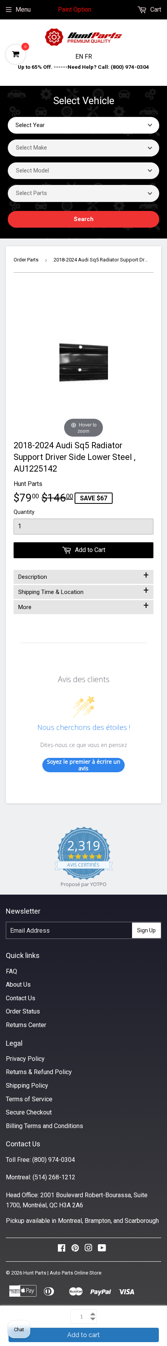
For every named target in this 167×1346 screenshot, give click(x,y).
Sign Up (146, 930)
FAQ (11, 971)
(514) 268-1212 (54, 1177)
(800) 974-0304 (53, 1159)
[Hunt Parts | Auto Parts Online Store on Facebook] (61, 1250)
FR (88, 56)
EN (80, 56)
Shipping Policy (27, 1085)
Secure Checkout (29, 1112)
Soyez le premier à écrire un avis (83, 765)
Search (84, 219)
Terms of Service (29, 1099)
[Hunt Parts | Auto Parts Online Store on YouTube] (102, 1250)
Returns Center (26, 1025)
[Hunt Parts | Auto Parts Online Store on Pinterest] (75, 1250)
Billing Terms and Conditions (44, 1126)
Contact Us (20, 998)
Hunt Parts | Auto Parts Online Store (62, 1273)
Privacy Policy (25, 1058)
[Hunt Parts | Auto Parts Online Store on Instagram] (88, 1250)
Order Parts (26, 260)
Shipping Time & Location (83, 590)
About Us (18, 984)
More (83, 605)
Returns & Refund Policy (39, 1072)
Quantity (24, 512)
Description (83, 575)
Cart (155, 9)
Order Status (23, 1011)
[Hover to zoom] (83, 362)
